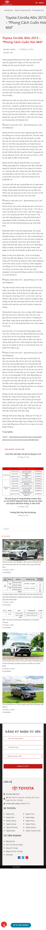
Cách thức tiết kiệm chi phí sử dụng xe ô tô (23, 454)
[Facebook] (19, 857)
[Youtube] (27, 857)
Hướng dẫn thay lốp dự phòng (23, 512)
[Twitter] (23, 857)
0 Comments (6, 572)
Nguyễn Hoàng (9, 49)
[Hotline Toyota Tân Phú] (4, 924)
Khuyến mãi (8, 52)
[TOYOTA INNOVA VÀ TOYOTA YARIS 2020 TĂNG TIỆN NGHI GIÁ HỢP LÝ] (23, 689)
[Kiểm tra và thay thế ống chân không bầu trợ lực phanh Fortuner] (23, 614)
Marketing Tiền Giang (27, 867)
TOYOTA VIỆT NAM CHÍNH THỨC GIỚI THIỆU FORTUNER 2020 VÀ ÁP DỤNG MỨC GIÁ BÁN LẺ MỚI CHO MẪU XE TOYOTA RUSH (22, 663)
